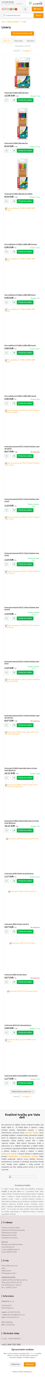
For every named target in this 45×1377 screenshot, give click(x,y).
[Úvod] (10, 9)
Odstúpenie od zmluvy (10, 1238)
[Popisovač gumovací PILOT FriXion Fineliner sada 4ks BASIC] (22, 427)
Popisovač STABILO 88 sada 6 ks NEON (18, 194)
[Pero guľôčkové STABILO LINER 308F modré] (22, 325)
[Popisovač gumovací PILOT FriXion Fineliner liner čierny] (22, 642)
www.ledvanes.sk (8, 1247)
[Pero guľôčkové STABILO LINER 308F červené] (22, 224)
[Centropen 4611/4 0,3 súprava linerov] (22, 1005)
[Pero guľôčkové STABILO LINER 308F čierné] (22, 275)
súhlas (31, 1353)
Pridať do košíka (25, 100)
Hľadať (38, 15)
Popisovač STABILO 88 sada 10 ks (16, 93)
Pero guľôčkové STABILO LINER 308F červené (20, 244)
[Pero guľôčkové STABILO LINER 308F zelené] (22, 376)
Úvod (3, 22)
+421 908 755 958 (8, 2)
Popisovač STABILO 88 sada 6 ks (16, 143)
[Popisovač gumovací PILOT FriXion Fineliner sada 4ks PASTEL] (22, 696)
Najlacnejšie (18, 41)
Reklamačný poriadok (9, 1233)
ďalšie (27, 51)
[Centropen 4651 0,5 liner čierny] (22, 955)
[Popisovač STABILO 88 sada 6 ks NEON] (22, 174)
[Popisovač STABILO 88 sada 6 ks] (22, 123)
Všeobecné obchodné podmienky (13, 1230)
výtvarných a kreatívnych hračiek (23, 1156)
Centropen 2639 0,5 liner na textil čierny (18, 873)
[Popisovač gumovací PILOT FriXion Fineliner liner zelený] (22, 479)
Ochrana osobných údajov (11, 1228)
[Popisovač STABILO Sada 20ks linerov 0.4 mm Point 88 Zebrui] (22, 748)
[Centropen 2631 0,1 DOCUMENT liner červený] (22, 1056)
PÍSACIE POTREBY (13, 22)
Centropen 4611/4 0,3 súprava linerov (17, 1025)
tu (31, 1372)
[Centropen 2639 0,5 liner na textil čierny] (22, 854)
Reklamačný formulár (9, 1235)
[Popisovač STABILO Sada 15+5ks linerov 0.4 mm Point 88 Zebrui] (22, 801)
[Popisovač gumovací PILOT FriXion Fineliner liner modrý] (22, 533)
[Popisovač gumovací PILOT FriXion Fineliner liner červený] (22, 587)
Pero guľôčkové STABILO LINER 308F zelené (20, 396)
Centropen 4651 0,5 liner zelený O (16, 924)
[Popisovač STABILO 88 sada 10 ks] (22, 73)
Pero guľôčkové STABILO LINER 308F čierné (20, 295)
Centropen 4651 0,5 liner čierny (15, 975)
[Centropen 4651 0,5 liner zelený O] (22, 904)
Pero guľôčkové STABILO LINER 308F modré (20, 345)
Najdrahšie (30, 41)
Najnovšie (6, 41)
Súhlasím (29, 1364)
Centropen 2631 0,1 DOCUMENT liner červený (20, 1076)
